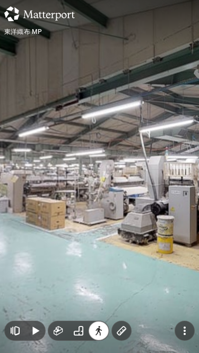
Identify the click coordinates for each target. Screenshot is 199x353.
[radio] (58, 330)
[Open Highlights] (14, 330)
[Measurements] (121, 331)
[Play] (35, 330)
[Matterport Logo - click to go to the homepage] (39, 13)
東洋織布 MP (23, 31)
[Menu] (185, 331)
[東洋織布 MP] (99, 176)
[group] (78, 331)
